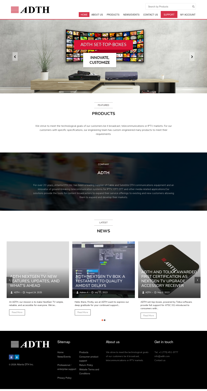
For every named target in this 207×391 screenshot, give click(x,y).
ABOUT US (97, 14)
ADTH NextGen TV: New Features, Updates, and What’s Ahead (35, 281)
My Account (188, 14)
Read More (17, 312)
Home (84, 14)
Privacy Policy (64, 377)
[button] (15, 56)
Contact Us (150, 14)
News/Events (131, 14)
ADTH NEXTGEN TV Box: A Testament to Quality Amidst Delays (100, 281)
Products (113, 14)
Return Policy (86, 365)
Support (169, 14)
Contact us (159, 360)
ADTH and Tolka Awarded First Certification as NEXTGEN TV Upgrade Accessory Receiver (169, 278)
